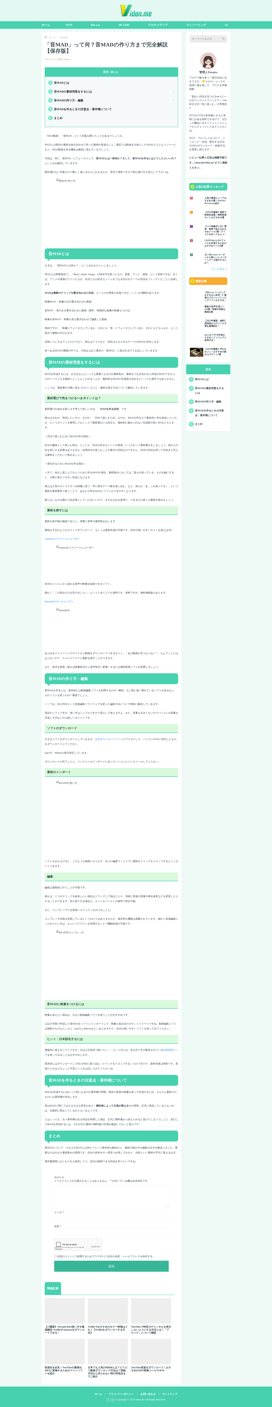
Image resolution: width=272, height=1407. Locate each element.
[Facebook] (108, 1399)
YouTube (64, 37)
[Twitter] (113, 1399)
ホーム (46, 24)
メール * (59, 1212)
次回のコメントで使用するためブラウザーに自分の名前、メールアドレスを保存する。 (106, 1256)
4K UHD (124, 24)
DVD (69, 24)
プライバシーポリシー (121, 1394)
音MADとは (59, 82)
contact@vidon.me (204, 162)
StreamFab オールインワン (59, 601)
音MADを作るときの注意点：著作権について (81, 109)
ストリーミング (196, 24)
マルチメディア (158, 24)
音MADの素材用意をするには (71, 91)
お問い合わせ (148, 1394)
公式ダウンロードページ (109, 739)
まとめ (56, 118)
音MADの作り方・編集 (66, 100)
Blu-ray (95, 24)
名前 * (57, 1226)
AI (226, 24)
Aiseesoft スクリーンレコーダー (62, 539)
